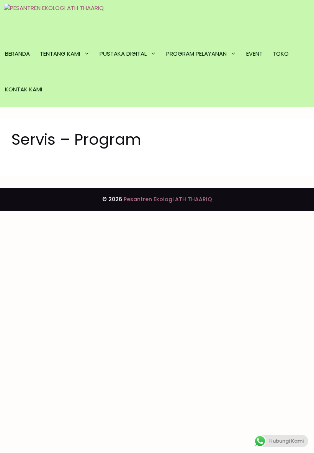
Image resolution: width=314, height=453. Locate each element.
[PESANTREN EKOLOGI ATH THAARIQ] (74, 18)
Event (254, 54)
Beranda (17, 54)
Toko (281, 54)
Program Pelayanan (196, 54)
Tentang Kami (60, 54)
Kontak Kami (23, 89)
